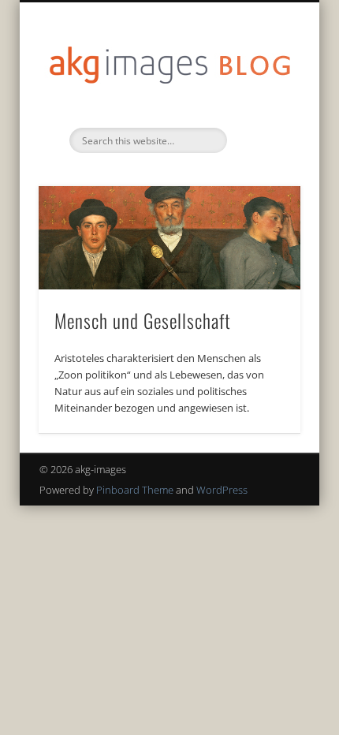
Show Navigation (262, 141)
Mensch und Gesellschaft (142, 320)
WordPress (222, 490)
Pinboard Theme (134, 490)
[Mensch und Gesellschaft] (169, 237)
